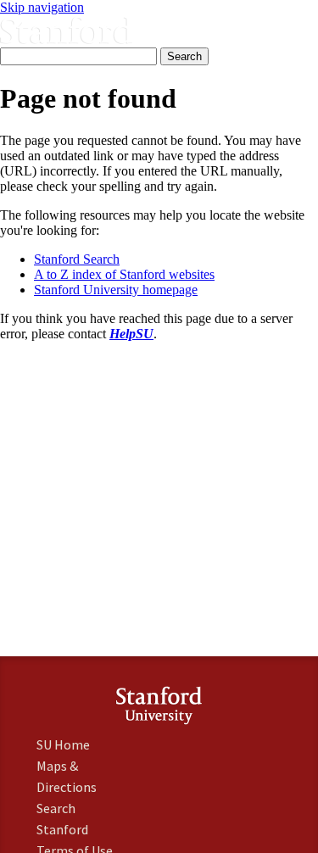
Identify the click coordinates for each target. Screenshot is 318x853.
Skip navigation (42, 7)
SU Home (63, 744)
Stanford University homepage (116, 289)
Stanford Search (77, 259)
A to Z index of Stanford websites (124, 274)
